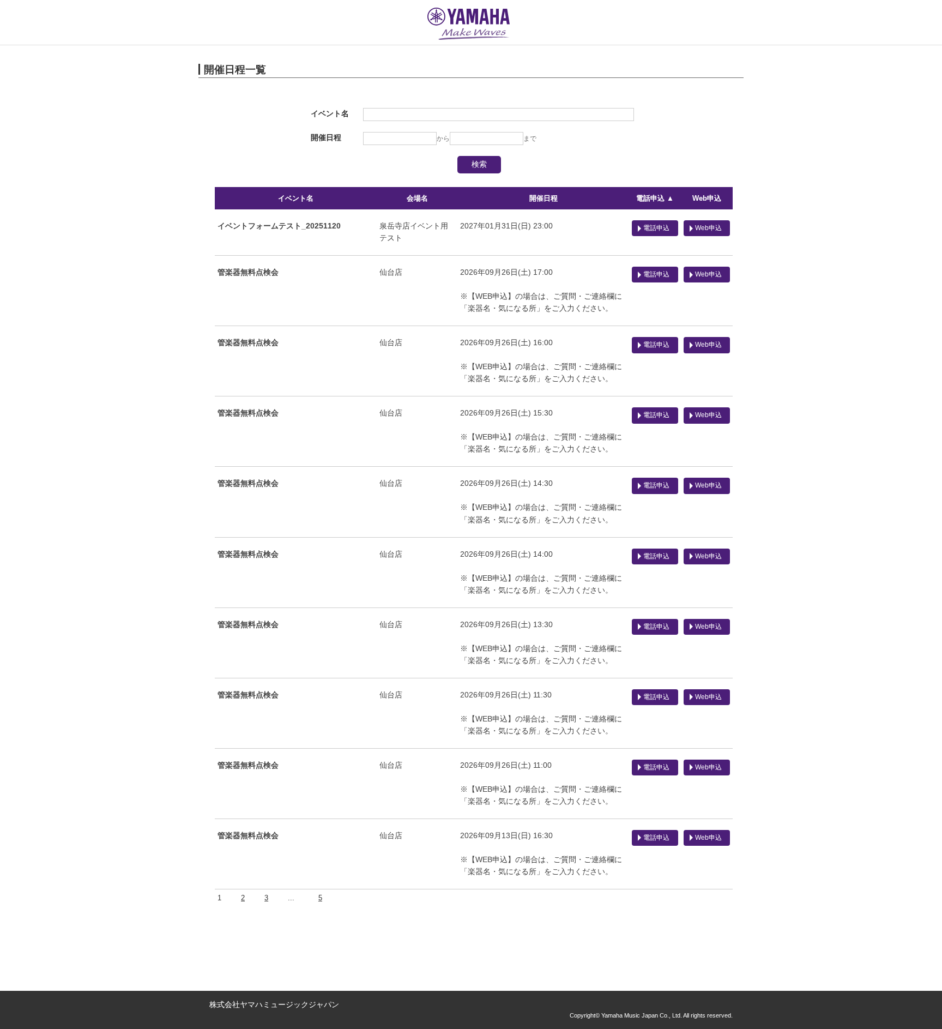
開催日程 (543, 198)
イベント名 (295, 198)
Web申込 (706, 198)
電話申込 (656, 228)
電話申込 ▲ (655, 198)
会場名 (417, 198)
